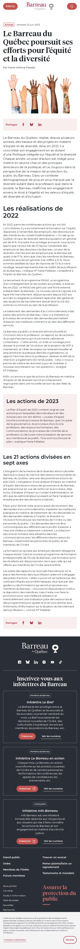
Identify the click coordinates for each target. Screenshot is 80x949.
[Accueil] (40, 6)
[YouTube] (52, 662)
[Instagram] (44, 662)
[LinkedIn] (36, 662)
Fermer (70, 939)
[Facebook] (19, 662)
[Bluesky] (27, 662)
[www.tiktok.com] (60, 662)
